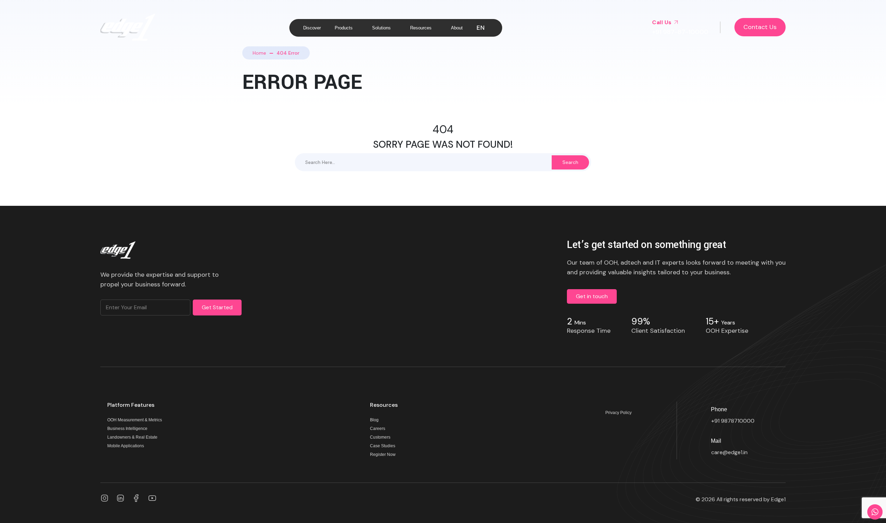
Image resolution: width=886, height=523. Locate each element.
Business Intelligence (127, 429)
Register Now (383, 455)
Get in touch (592, 296)
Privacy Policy (618, 413)
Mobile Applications (125, 446)
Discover (312, 27)
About (457, 27)
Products (344, 27)
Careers (377, 429)
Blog (374, 420)
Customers (380, 437)
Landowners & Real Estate (132, 437)
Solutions (381, 27)
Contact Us (760, 27)
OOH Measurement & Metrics (134, 420)
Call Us (662, 22)
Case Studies (382, 446)
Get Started (217, 307)
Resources (421, 27)
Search (570, 162)
